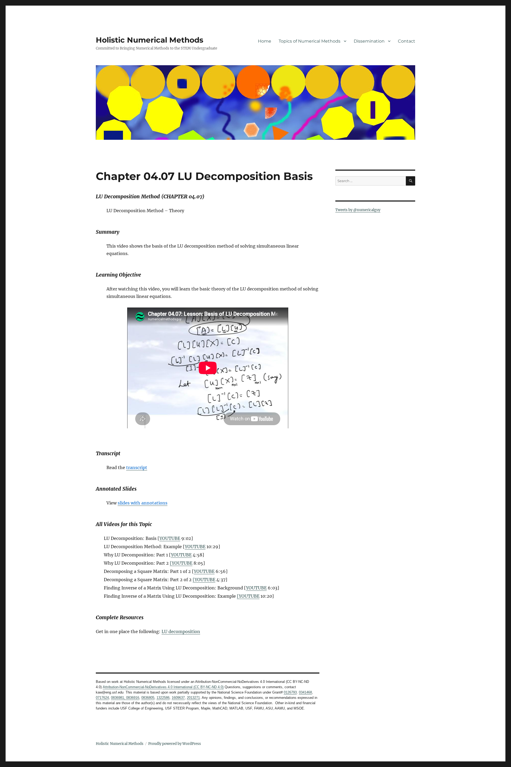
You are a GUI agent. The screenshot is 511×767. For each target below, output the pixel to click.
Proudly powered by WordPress (174, 743)
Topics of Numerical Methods (309, 41)
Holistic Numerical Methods (149, 39)
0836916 (132, 698)
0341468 (305, 692)
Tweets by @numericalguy (357, 210)
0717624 (102, 698)
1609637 (178, 698)
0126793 (290, 692)
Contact (406, 41)
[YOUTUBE (181, 563)
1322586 (163, 698)
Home (264, 41)
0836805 (147, 698)
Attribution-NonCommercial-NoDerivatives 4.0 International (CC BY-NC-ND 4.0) (163, 687)
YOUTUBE (169, 538)
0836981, (118, 698)
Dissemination (369, 41)
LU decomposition (181, 631)
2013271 (193, 698)
